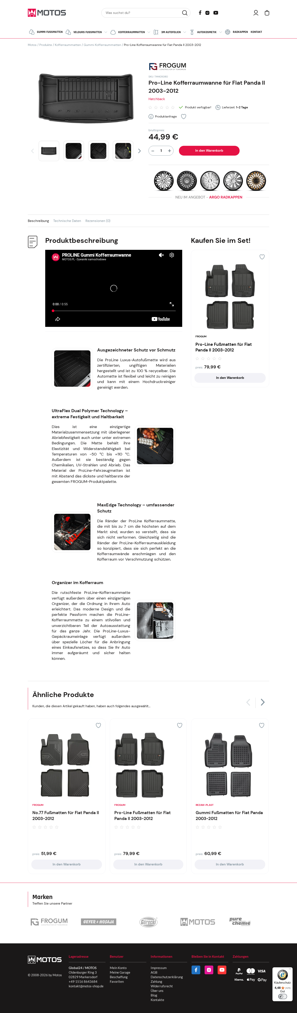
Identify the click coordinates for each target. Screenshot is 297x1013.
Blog (154, 995)
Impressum (159, 968)
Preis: (199, 367)
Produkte (45, 45)
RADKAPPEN (240, 32)
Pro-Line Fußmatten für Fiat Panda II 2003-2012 (223, 347)
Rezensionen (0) (97, 221)
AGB (154, 972)
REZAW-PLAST (205, 805)
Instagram (207, 12)
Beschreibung (38, 221)
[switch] (282, 996)
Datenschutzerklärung (167, 977)
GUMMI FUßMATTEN (50, 32)
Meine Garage (120, 972)
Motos (32, 45)
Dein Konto (256, 12)
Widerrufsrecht (162, 986)
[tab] (40, 221)
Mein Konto (118, 968)
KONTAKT (256, 32)
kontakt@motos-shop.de (86, 986)
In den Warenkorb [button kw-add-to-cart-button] (230, 378)
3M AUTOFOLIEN (171, 32)
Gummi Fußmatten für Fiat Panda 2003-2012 (229, 815)
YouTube (215, 12)
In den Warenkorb (209, 150)
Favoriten (117, 981)
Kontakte (157, 1000)
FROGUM (201, 336)
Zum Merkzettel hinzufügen (183, 116)
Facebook (200, 12)
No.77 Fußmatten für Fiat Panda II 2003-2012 (65, 815)
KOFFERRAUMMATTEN (131, 32)
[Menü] (290, 970)
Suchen (184, 12)
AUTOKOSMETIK (207, 32)
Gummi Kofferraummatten (102, 45)
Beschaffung (119, 977)
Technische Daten (67, 221)
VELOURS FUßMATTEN (87, 32)
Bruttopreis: (156, 130)
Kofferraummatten (68, 45)
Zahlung (156, 981)
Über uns (157, 991)
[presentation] (32, 151)
